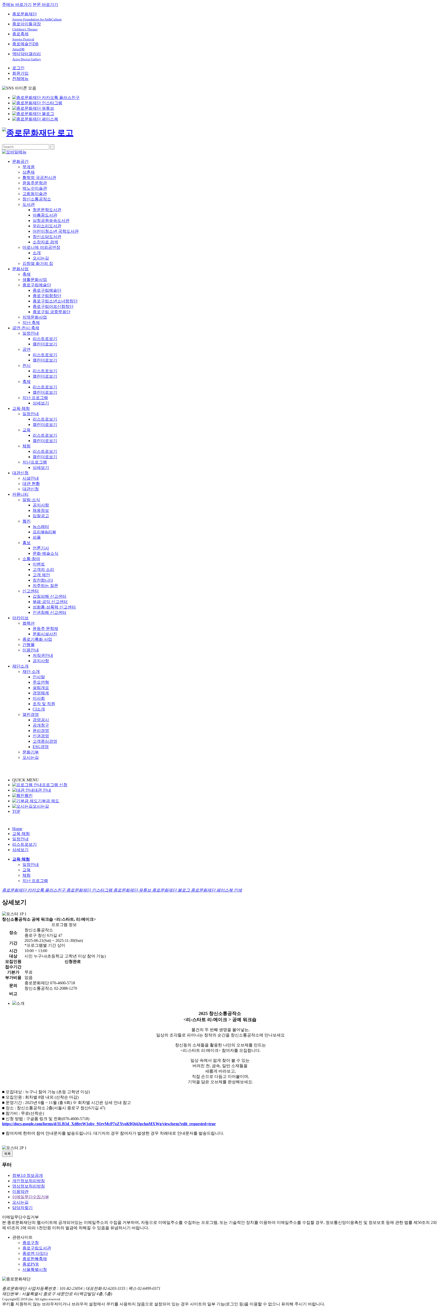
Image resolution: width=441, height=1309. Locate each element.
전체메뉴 (20, 78)
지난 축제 (31, 322)
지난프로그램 (34, 462)
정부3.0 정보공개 (27, 1175)
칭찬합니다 (43, 580)
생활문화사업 (34, 279)
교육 (26, 430)
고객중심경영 (45, 741)
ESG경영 (41, 746)
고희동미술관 (34, 193)
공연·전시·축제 (25, 328)
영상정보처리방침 (28, 1186)
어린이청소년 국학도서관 (56, 231)
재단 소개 (31, 671)
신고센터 (30, 591)
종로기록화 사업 (37, 639)
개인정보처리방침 (28, 1181)
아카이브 (20, 618)
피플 (37, 537)
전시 (26, 365)
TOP (16, 811)
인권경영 (41, 736)
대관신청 (20, 473)
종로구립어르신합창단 (53, 306)
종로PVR (30, 1264)
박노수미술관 (34, 188)
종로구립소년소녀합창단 (55, 301)
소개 (37, 253)
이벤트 (39, 564)
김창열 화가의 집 (37, 263)
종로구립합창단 (47, 296)
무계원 (28, 167)
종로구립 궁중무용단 (51, 312)
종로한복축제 (34, 1259)
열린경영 (30, 714)
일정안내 (30, 333)
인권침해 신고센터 (49, 612)
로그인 (18, 68)
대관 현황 (31, 483)
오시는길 (41, 258)
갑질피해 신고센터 (49, 596)
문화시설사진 (45, 634)
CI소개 (39, 709)
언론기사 (41, 548)
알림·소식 (31, 500)
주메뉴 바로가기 (17, 4)
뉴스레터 (41, 526)
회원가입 (20, 73)
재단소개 (20, 666)
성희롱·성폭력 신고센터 (54, 607)
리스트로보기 (45, 338)
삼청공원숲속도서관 (51, 220)
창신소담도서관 (47, 236)
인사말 (39, 677)
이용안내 (30, 650)
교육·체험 (21, 408)
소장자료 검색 (45, 242)
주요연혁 (41, 682)
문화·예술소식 (45, 553)
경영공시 (41, 720)
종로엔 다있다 (35, 1253)
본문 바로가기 (45, 4)
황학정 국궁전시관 (39, 177)
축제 (26, 274)
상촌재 (28, 172)
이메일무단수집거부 (30, 1197)
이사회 (39, 698)
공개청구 (41, 725)
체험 (26, 446)
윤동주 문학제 (45, 628)
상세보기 (41, 403)
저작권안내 (43, 655)
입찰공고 (41, 516)
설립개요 (41, 687)
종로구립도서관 (36, 1248)
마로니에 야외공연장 (41, 247)
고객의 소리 (43, 569)
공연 (26, 349)
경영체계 (41, 693)
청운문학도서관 (47, 210)
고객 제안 (41, 575)
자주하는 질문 (45, 585)
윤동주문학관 (34, 183)
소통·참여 (31, 559)
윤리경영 (41, 730)
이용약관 (20, 1191)
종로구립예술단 (36, 285)
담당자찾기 (22, 1207)
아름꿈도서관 (45, 215)
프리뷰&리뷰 (44, 532)
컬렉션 (28, 623)
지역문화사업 (34, 317)
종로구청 (30, 1242)
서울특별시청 (34, 1269)
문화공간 (20, 161)
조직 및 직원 (44, 704)
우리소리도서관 (47, 226)
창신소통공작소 (36, 199)
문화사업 (20, 269)
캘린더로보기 (45, 344)
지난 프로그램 (35, 398)
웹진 (26, 521)
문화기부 (30, 752)
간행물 (28, 644)
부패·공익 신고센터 (50, 602)
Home (17, 829)
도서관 (28, 204)
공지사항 (41, 505)
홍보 (26, 542)
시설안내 (30, 478)
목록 (7, 1154)
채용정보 (41, 510)
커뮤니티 (20, 494)
